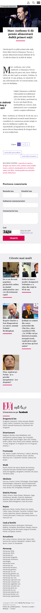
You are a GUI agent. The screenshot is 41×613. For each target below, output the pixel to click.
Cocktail (30, 511)
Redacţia (5, 609)
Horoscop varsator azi (11, 586)
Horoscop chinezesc (10, 559)
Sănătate (7, 479)
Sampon (19, 455)
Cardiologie (17, 485)
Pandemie (18, 543)
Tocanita (23, 511)
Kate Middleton (21, 435)
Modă (5, 465)
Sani (4, 455)
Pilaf (31, 513)
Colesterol (17, 483)
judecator (23, 168)
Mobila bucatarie (9, 525)
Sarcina (6, 481)
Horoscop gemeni (9, 569)
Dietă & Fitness (10, 492)
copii (20, 163)
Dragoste (6, 421)
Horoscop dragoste (10, 557)
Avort (35, 485)
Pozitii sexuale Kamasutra (12, 425)
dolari (14, 165)
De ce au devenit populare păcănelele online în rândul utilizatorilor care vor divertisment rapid (11, 287)
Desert (18, 513)
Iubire (10, 423)
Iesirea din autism (10, 541)
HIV (13, 487)
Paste (12, 509)
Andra (5, 441)
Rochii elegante (28, 469)
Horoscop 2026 (8, 551)
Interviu (14, 539)
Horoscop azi (8, 555)
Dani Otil (27, 439)
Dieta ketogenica (15, 501)
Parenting (6, 529)
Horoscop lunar (9, 563)
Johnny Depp (17, 437)
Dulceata (15, 511)
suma (5, 170)
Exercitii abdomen (25, 497)
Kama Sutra (28, 423)
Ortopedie (19, 487)
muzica (29, 163)
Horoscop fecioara (10, 567)
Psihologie (24, 481)
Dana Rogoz (18, 439)
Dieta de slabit (14, 499)
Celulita (30, 455)
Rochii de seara (14, 467)
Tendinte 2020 (8, 474)
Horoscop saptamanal (11, 596)
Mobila (5, 527)
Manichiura (11, 455)
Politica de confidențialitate (11, 607)
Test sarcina (7, 485)
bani (28, 165)
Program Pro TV (24, 444)
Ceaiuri (12, 481)
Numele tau (8, 191)
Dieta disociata (26, 499)
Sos (27, 509)
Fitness (10, 495)
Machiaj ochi (8, 458)
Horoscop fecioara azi (11, 576)
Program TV (13, 444)
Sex (22, 423)
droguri (5, 165)
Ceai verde (7, 487)
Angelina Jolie (8, 439)
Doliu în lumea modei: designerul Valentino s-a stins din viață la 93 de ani (30, 284)
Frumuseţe (8, 451)
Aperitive (11, 513)
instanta (31, 170)
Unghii (13, 453)
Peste (23, 509)
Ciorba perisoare (9, 515)
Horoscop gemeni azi (11, 574)
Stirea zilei (22, 539)
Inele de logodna (9, 472)
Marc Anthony (16, 170)
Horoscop (7, 548)
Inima (17, 481)
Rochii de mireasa (27, 467)
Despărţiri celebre (24, 541)
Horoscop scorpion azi (11, 582)
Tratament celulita (20, 458)
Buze (25, 455)
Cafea (5, 511)
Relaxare (27, 495)
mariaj (17, 168)
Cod (4, 227)
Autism (18, 531)
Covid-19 (11, 543)
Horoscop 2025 (8, 553)
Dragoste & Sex (9, 418)
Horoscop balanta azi (11, 592)
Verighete (20, 472)
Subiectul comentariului (14, 201)
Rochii (8, 453)
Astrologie (6, 561)
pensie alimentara (9, 173)
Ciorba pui (20, 515)
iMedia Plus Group (24, 603)
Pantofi (19, 469)
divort (24, 163)
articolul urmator (29, 156)
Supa (10, 511)
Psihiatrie (26, 487)
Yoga (33, 495)
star (8, 170)
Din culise (6, 539)
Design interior (31, 527)
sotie (18, 165)
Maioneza (25, 513)
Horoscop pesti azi (10, 588)
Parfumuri (21, 453)
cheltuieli (30, 168)
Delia (10, 441)
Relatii (31, 421)
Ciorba (17, 509)
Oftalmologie (27, 485)
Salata (31, 509)
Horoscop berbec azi (10, 594)
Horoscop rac (8, 565)
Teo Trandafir (28, 437)
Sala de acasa (27, 501)
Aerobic (15, 497)
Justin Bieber (26, 441)
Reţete (6, 506)
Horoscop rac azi (9, 571)
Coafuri (28, 453)
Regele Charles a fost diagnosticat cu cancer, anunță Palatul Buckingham (10, 325)
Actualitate (8, 536)
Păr (4, 453)
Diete (5, 495)
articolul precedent (12, 152)
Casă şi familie (9, 522)
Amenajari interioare (24, 525)
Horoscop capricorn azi (11, 580)
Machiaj (35, 453)
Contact (12, 609)
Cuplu (5, 423)
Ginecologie (33, 481)
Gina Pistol (17, 441)
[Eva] (7, 2)
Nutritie (6, 499)
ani (10, 165)
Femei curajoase (9, 531)
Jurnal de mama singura (20, 529)
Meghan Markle (9, 435)
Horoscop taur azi (9, 578)
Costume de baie (9, 469)
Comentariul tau (10, 211)
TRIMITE (14, 238)
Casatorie (16, 423)
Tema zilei (30, 539)
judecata (25, 170)
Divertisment (9, 432)
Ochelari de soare (31, 472)
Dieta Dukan (18, 495)
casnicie (23, 165)
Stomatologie (8, 483)
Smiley (33, 439)
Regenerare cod (26, 233)
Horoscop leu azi (9, 590)
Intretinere (7, 497)
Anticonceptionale (29, 483)
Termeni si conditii (28, 607)
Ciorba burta (30, 515)
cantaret (11, 168)
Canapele (12, 527)
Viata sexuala (23, 421)
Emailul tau (26, 191)
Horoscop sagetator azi (11, 584)
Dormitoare (21, 527)
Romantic (14, 421)
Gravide (33, 529)
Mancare (6, 509)
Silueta (5, 501)
